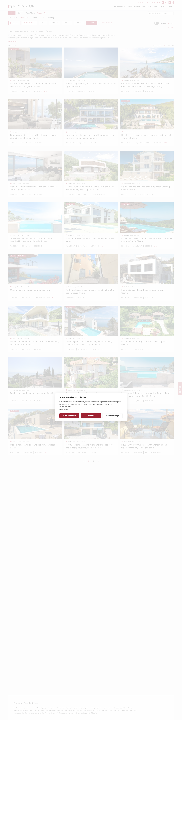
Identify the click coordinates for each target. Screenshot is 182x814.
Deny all (91, 416)
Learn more (63, 409)
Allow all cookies (69, 416)
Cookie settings (112, 416)
